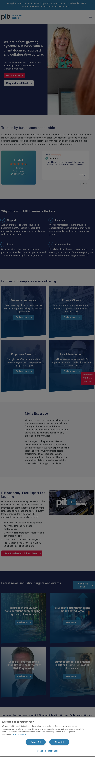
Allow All (59, 742)
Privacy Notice (19, 734)
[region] (47, 736)
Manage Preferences (47, 751)
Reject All (36, 742)
